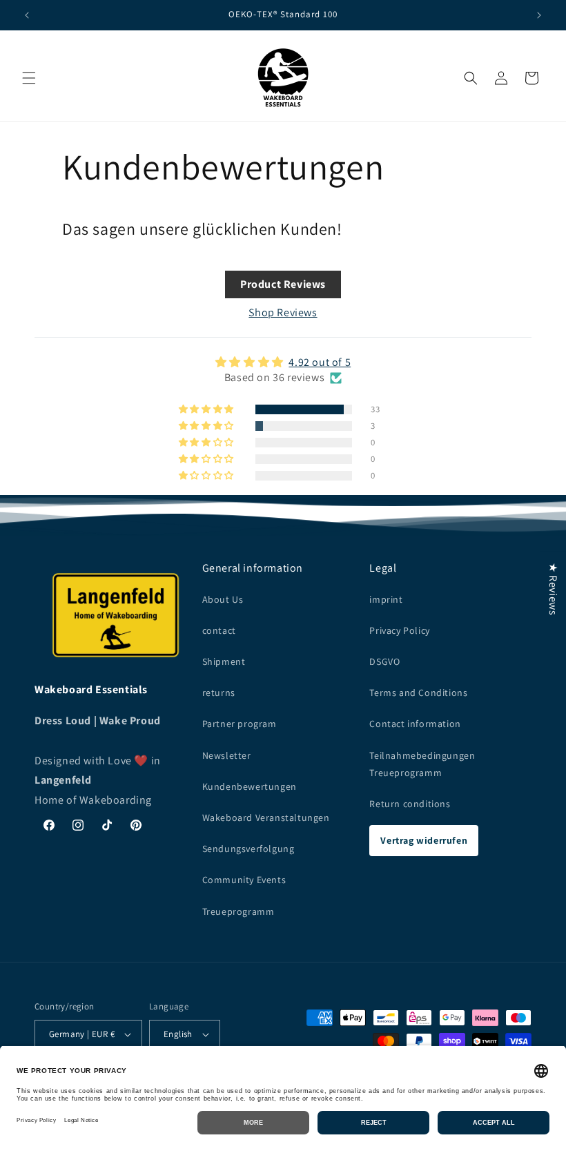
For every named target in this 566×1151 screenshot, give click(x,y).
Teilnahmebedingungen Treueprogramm (422, 764)
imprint (385, 599)
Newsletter (226, 755)
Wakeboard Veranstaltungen (266, 817)
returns (218, 692)
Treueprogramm (238, 911)
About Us (223, 599)
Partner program (239, 723)
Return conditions (409, 803)
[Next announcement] (539, 15)
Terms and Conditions (418, 692)
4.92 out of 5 (320, 362)
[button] (29, 78)
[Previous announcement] (27, 15)
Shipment (224, 661)
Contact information (414, 723)
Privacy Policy (399, 630)
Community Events (244, 879)
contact (219, 630)
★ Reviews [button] (553, 588)
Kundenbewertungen (249, 786)
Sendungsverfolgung (248, 848)
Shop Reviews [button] (282, 312)
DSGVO (384, 661)
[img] (283, 362)
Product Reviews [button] (283, 284)
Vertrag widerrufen (423, 840)
